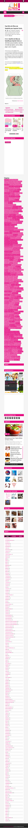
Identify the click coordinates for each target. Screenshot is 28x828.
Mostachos (16, 298)
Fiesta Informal (16, 250)
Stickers (10, 346)
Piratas (9, 318)
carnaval (6, 210)
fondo (15, 258)
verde (17, 355)
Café (5, 201)
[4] (13, 132)
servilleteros (19, 336)
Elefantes (20, 233)
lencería (5, 281)
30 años (5, 178)
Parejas (16, 310)
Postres (5, 323)
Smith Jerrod (17, 341)
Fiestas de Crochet (18, 255)
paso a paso (16, 311)
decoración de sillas (18, 228)
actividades (17, 181)
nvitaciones (13, 306)
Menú (4, 1)
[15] (11, 390)
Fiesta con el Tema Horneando (10, 241)
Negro (16, 303)
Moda (15, 296)
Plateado (16, 320)
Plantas (5, 320)
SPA (17, 345)
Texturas (14, 348)
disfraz (20, 231)
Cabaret (11, 200)
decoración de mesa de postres (10, 226)
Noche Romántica (16, 305)
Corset (16, 218)
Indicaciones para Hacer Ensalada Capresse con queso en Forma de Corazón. (16, 447)
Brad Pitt (11, 198)
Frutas (10, 261)
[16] (12, 390)
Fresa (18, 260)
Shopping (11, 341)
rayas (6, 811)
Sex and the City (13, 338)
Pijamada (6, 316)
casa (10, 210)
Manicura (6, 286)
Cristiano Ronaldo (12, 220)
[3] (12, 132)
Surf (14, 346)
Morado (10, 298)
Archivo (20, 535)
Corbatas (6, 218)
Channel (18, 213)
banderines (15, 190)
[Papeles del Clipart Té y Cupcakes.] (18, 122)
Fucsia (15, 261)
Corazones (19, 216)
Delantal (6, 230)
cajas (9, 30)
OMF (18, 306)
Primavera (11, 323)
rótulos (10, 335)
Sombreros (17, 343)
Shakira (5, 341)
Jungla (5, 275)
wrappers (16, 358)
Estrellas (18, 235)
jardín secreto (19, 273)
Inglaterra (19, 271)
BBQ (16, 191)
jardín (13, 273)
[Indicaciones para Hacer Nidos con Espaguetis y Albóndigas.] (7, 459)
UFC (5, 353)
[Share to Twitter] (10, 119)
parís (5, 311)
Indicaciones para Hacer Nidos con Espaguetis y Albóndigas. (16, 457)
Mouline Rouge (7, 300)
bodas (5, 195)
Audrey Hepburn (12, 188)
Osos (5, 308)
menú (18, 295)
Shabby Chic (16, 340)
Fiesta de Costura (7, 243)
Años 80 (11, 186)
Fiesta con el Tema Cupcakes (9, 240)
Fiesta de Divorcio (17, 243)
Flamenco (17, 256)
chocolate (19, 215)
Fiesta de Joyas (16, 245)
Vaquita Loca (6, 355)
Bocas (17, 193)
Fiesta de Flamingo (8, 245)
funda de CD (6, 263)
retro (15, 34)
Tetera (9, 348)
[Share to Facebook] (9, 119)
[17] (13, 390)
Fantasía (18, 236)
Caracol (12, 208)
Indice (8, 535)
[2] (11, 132)
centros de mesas (14, 211)
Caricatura (18, 208)
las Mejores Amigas (8, 280)
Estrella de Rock (12, 235)
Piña (5, 318)
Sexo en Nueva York (8, 340)
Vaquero (14, 353)
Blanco (12, 193)
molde (20, 296)
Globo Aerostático (7, 266)
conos (14, 216)
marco (13, 290)
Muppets (11, 301)
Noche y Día (6, 306)
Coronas (11, 218)
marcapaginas (7, 290)
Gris (14, 266)
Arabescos (17, 186)
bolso (17, 195)
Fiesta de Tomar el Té (17, 246)
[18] (14, 390)
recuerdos (6, 328)
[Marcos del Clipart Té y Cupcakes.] (9, 122)
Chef (5, 215)
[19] (15, 390)
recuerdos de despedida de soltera (10, 330)
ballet (10, 190)
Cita (5, 216)
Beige (20, 191)
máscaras (17, 293)
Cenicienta (6, 211)
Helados (16, 268)
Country (5, 220)
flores (10, 258)
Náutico (5, 303)
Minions (11, 296)
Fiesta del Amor (7, 248)
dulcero (10, 31)
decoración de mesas (8, 228)
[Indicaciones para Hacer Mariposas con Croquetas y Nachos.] (7, 453)
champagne (12, 213)
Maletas (11, 285)
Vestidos (7, 763)
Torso (11, 351)
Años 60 (6, 186)
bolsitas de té (11, 195)
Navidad (11, 303)
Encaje (5, 235)
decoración (13, 223)
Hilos (21, 268)
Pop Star (6, 321)
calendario (14, 206)
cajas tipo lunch (7, 206)
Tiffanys (19, 348)
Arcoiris (5, 188)
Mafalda (5, 285)
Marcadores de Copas (18, 288)
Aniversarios (17, 185)
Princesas (17, 323)
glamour (17, 265)
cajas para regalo (16, 205)
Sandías (12, 336)
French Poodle (12, 260)
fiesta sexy (14, 31)
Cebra (15, 210)
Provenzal (19, 325)
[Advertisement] (14, 402)
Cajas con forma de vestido (9, 203)
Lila (16, 281)
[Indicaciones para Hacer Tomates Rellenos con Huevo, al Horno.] (14, 429)
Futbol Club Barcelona (16, 263)
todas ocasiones (7, 350)
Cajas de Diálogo (7, 205)
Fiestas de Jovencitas (8, 256)
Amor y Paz (12, 183)
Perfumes (11, 313)
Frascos (5, 260)
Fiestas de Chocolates (8, 255)
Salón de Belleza (17, 335)
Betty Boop (6, 193)
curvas (13, 221)
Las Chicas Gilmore (8, 278)
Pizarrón (19, 318)
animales (10, 185)
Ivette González (20, 100)
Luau (12, 283)
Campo (20, 206)
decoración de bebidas (8, 225)
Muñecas (6, 301)
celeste (19, 210)
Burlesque (6, 200)
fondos (19, 258)
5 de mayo (15, 178)
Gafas (5, 265)
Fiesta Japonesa (7, 251)
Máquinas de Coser (8, 288)
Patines (5, 313)
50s (14, 180)
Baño (12, 191)
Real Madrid (7, 733)
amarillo (5, 183)
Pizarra (14, 318)
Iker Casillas (11, 270)
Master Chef (6, 295)
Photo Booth (6, 315)
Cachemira (18, 200)
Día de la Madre (7, 231)
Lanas (15, 276)
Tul (14, 351)
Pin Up (11, 316)
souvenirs (6, 35)
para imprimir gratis (11, 33)
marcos (18, 290)
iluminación (17, 270)
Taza (5, 348)
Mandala (16, 285)
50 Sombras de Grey (8, 180)
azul (18, 188)
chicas (13, 215)
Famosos (12, 236)
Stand (5, 346)
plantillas (11, 320)
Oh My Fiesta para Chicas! (8, 825)
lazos (21, 280)
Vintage (5, 358)
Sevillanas (6, 338)
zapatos (5, 360)
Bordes (5, 196)
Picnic (12, 315)
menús (5, 296)
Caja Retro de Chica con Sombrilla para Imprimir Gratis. (13, 27)
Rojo (15, 333)
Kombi (15, 275)
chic (9, 215)
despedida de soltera (13, 230)
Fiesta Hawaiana (7, 250)
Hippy (5, 270)
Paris (20, 310)
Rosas (5, 335)
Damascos (18, 221)
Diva (5, 233)
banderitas (6, 191)
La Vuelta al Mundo (8, 276)
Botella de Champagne (14, 196)
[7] (16, 132)
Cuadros (19, 220)
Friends (5, 261)
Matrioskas (13, 295)
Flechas (5, 258)
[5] (14, 132)
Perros (16, 313)
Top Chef (14, 350)
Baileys (5, 190)
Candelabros (6, 208)
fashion (5, 238)
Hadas (5, 268)
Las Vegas (16, 280)
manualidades (12, 286)
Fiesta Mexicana (16, 251)
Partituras (10, 311)
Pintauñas (17, 316)
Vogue (11, 358)
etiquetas (6, 236)
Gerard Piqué (11, 265)
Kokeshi (10, 275)
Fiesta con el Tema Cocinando (15, 238)
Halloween (11, 268)
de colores (6, 223)
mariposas (14, 291)
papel (15, 308)
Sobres (5, 343)
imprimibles (13, 271)
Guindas (18, 266)
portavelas (12, 321)
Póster (17, 321)
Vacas (9, 353)
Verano (12, 355)
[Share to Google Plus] (12, 119)
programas (13, 325)
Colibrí (9, 216)
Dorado (9, 233)
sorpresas (18, 34)
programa (6, 325)
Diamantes (15, 231)
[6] (15, 132)
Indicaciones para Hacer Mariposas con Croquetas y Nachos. (16, 453)
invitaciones (6, 273)
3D (10, 178)
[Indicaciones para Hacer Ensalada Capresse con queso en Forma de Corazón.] (7, 447)
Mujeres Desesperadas (16, 300)
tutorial (19, 351)
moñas (5, 298)
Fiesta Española (15, 248)
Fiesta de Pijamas (7, 246)
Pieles (16, 315)
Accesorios (11, 181)
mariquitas (6, 293)
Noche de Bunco (7, 305)
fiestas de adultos (14, 253)
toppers (19, 350)
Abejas (5, 181)
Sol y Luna (11, 343)
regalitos (6, 333)
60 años (19, 180)
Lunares (17, 283)
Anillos (5, 185)
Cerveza (6, 213)
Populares (14, 535)
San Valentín (6, 336)
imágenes (6, 271)
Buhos (16, 198)
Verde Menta (7, 761)
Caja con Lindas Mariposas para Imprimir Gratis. (13, 381)
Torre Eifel (6, 351)
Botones (6, 198)
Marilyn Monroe (7, 291)
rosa (19, 333)
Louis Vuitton (6, 283)
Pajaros (9, 308)
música (16, 301)
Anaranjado (18, 183)
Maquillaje (19, 286)
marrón (12, 293)
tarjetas (18, 346)
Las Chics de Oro (17, 278)
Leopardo (12, 281)
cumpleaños (13, 30)
